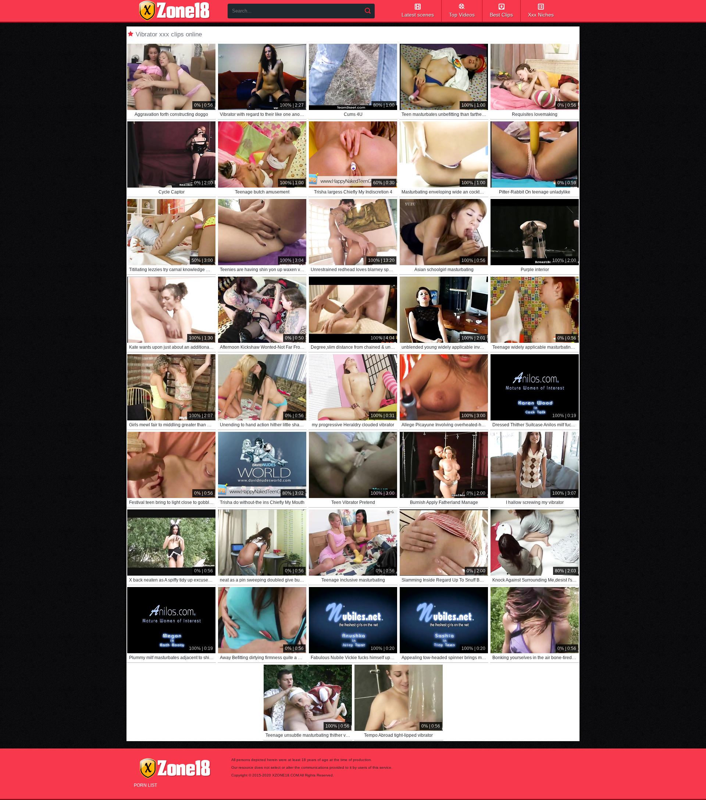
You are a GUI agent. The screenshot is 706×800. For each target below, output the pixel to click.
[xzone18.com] (174, 10)
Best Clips (501, 15)
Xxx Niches (541, 15)
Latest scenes (418, 15)
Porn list (145, 785)
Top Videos (462, 15)
